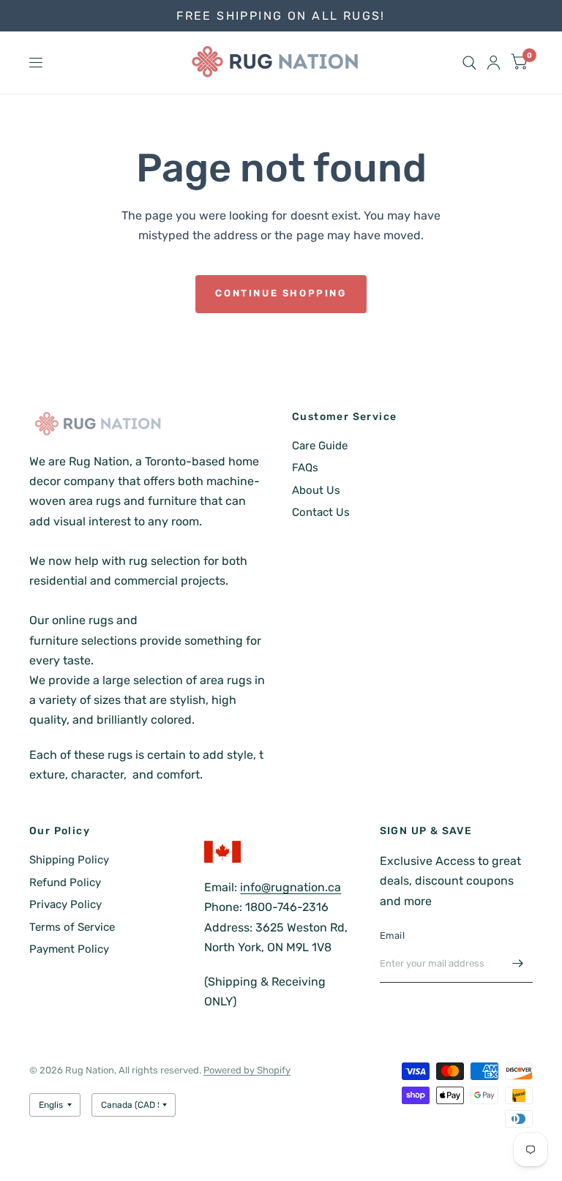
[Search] (469, 62)
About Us (316, 490)
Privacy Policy (65, 904)
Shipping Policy (69, 859)
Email (392, 935)
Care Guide (320, 445)
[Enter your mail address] (518, 964)
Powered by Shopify (247, 1070)
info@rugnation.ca (290, 887)
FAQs (305, 467)
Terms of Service (72, 927)
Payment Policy (69, 949)
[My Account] (494, 62)
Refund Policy (65, 882)
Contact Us (321, 512)
